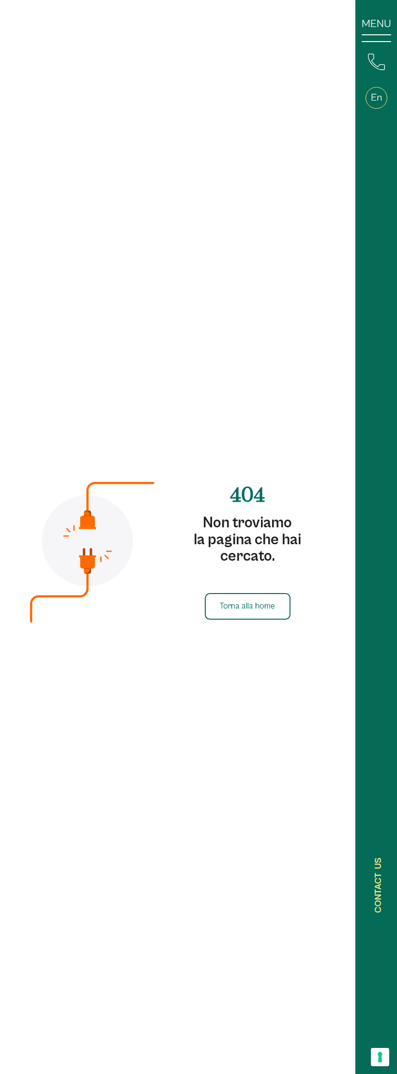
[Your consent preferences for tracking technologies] (380, 1057)
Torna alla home (247, 606)
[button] (376, 97)
